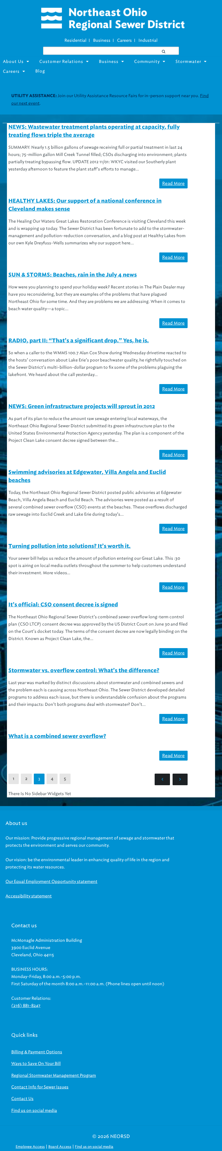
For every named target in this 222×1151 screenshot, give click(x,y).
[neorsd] (112, 29)
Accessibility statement (28, 896)
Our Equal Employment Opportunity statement (51, 881)
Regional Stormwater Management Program (53, 1075)
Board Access (59, 1146)
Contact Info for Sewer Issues (40, 1087)
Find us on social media (34, 1110)
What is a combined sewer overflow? (57, 736)
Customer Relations (61, 61)
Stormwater (188, 61)
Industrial (148, 40)
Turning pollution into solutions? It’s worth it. (69, 546)
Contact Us (22, 1098)
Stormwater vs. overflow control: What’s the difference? (83, 670)
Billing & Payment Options (36, 1052)
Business (101, 40)
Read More (173, 183)
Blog (40, 71)
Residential (75, 40)
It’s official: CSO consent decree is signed (63, 605)
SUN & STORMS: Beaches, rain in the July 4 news (72, 275)
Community (147, 61)
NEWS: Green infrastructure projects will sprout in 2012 (81, 406)
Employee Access (30, 1146)
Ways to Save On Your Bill (36, 1063)
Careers (124, 40)
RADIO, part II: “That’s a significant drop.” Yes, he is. (78, 340)
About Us (13, 61)
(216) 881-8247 (25, 1005)
